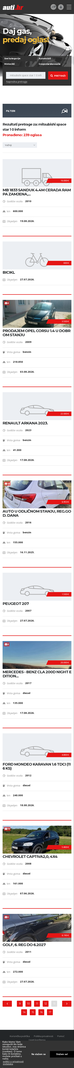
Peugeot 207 (16, 604)
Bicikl (9, 272)
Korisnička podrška (20, 1036)
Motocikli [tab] (9, 64)
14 (24, 1012)
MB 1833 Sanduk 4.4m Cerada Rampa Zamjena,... (37, 192)
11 (37, 1003)
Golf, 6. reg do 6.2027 (24, 945)
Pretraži (60, 75)
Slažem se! (62, 1054)
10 (28, 1003)
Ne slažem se (38, 1054)
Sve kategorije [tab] (12, 58)
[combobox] (20, 145)
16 (41, 1012)
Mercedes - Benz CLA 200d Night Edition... (37, 674)
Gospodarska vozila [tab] (49, 64)
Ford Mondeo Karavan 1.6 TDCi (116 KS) (37, 766)
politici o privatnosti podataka (13, 1062)
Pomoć (60, 1036)
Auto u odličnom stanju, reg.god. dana (37, 513)
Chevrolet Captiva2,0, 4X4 (30, 857)
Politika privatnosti (43, 1036)
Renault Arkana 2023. (25, 423)
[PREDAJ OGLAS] (53, 7)
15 (33, 1012)
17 (50, 1012)
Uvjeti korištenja (37, 1039)
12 (45, 1003)
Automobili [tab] (45, 58)
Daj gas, (26, 35)
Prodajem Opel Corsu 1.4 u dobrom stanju (36, 333)
